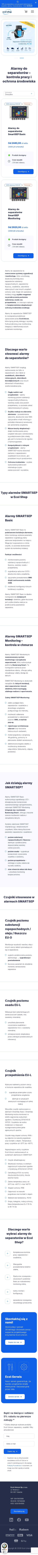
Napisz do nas (13, 1342)
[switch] (4, 1552)
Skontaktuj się (19, 1511)
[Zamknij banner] (36, 3)
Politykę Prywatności (14, 1465)
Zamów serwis (13, 1397)
